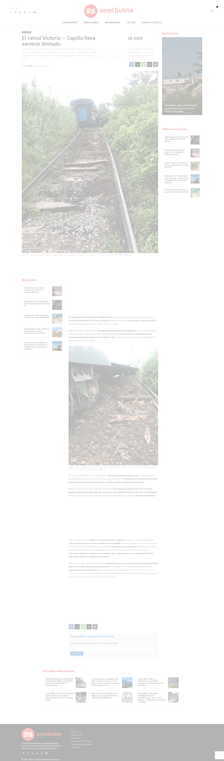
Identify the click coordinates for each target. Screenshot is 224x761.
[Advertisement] (112, 39)
